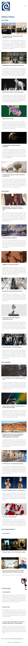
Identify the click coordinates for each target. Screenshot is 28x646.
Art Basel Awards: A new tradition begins (11, 347)
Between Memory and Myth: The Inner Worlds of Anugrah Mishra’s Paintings (13, 407)
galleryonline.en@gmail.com (17, 638)
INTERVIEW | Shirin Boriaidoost (9, 237)
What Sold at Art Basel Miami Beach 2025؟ (12, 291)
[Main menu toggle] (25, 6)
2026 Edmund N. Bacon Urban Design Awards (12, 92)
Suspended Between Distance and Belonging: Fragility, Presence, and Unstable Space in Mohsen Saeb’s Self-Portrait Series (13, 436)
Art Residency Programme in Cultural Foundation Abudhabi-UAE (13, 175)
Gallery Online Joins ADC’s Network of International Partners (11, 318)
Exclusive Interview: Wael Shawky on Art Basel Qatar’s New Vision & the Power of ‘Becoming (13, 571)
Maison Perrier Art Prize (7, 118)
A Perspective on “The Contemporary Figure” (12, 463)
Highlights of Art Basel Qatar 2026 (10, 264)
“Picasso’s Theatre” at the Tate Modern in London (13, 552)
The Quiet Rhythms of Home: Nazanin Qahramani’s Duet (14, 378)
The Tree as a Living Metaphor (9, 516)
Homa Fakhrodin (6, 533)
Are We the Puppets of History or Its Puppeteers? (13, 490)
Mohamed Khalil (6, 607)
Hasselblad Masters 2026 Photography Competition (11, 146)
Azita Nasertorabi (6, 592)
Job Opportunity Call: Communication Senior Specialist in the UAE (12, 36)
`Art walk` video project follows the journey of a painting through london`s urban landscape (13, 622)
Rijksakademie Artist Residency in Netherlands (13, 65)
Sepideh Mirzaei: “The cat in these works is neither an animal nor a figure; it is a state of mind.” (12, 209)
